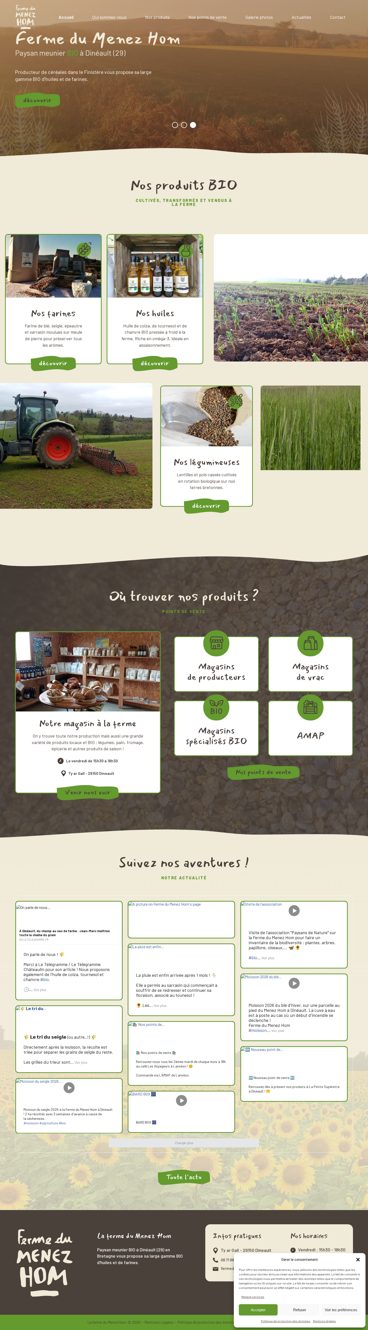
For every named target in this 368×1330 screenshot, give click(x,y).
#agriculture (48, 1123)
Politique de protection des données (285, 1321)
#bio (253, 957)
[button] (357, 1259)
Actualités (301, 17)
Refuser (299, 1310)
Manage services (252, 1296)
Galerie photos (259, 17)
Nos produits (157, 17)
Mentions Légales (158, 1322)
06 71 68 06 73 (232, 1259)
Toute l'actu (184, 1177)
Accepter (258, 1310)
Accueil (66, 17)
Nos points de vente (208, 17)
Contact (337, 17)
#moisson (258, 1030)
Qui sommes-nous (109, 17)
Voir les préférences (341, 1310)
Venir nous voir (87, 792)
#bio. (45, 979)
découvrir (37, 100)
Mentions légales (324, 1321)
